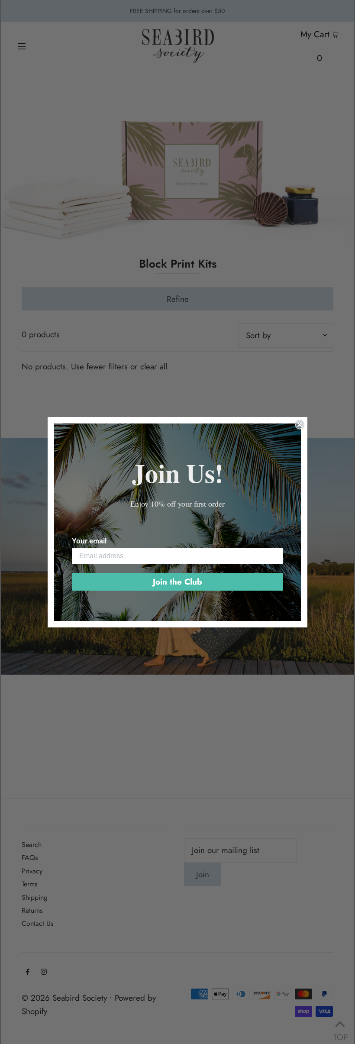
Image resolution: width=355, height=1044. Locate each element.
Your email (89, 541)
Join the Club (177, 582)
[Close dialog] (299, 424)
